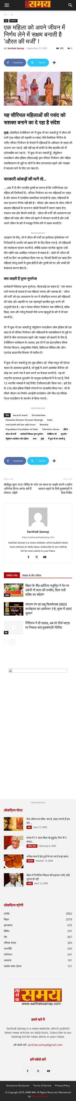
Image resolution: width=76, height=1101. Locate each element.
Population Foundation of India (22, 429)
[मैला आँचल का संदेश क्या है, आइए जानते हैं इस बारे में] (13, 824)
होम (5, 14)
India (49, 419)
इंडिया (66, 429)
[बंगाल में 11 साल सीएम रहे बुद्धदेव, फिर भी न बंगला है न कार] (13, 842)
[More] (54, 62)
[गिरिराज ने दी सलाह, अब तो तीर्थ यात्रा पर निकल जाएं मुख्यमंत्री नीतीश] (13, 627)
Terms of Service (42, 1085)
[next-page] (12, 642)
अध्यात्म (30, 860)
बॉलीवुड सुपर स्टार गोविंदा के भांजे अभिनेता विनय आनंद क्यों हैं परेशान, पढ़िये (21, 489)
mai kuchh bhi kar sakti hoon (20, 424)
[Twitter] (38, 557)
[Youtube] (46, 557)
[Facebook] (30, 557)
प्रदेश (7, 595)
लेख (29, 827)
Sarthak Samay (16, 48)
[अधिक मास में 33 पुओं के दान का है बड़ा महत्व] (13, 861)
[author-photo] (38, 526)
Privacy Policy (62, 1085)
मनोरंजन (13, 20)
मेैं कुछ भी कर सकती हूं (56, 438)
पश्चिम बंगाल (32, 846)
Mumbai (44, 424)
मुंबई (42, 438)
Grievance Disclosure (17, 1085)
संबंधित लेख (12, 575)
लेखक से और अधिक (31, 575)
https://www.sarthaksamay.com (38, 537)
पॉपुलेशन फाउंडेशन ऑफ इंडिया (17, 438)
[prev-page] (6, 642)
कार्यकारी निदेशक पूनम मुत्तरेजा (31, 433)
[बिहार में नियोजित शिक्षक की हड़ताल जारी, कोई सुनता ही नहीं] (13, 880)
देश (12, 14)
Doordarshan (38, 415)
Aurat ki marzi (20, 415)
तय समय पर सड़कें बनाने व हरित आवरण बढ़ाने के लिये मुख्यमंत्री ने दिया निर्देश (55, 489)
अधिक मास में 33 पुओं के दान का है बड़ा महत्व (47, 856)
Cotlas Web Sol (39, 1096)
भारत (34, 438)
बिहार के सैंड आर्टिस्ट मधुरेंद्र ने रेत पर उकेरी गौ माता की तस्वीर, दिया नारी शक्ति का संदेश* (47, 590)
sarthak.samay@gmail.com (45, 1045)
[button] (70, 5)
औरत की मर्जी (11, 433)
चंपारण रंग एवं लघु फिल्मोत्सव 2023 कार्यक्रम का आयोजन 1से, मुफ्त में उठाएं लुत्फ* (48, 608)
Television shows (50, 429)
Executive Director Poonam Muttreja (24, 419)
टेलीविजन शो (52, 433)
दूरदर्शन (64, 433)
